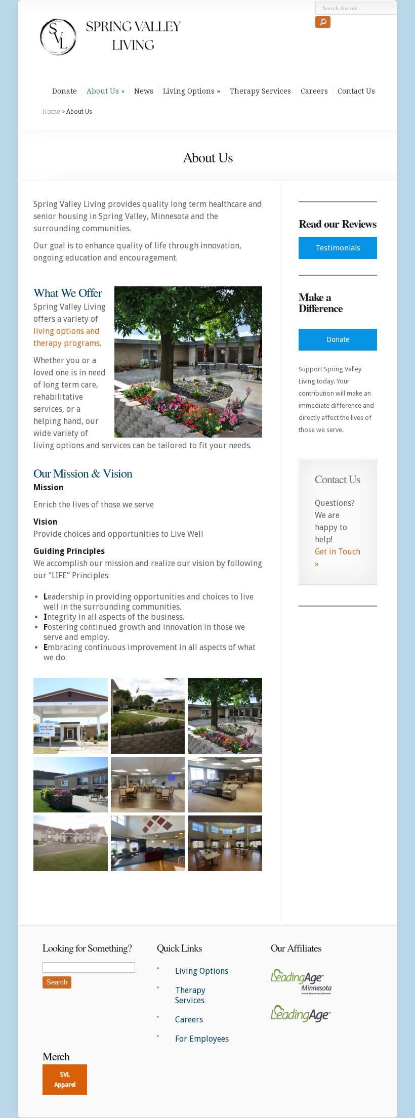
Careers (314, 91)
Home (51, 111)
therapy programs (66, 343)
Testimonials (338, 247)
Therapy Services (260, 91)
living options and (66, 331)
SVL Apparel (64, 1079)
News (143, 91)
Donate (64, 91)
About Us (103, 91)
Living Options (189, 91)
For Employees (202, 1039)
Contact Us (356, 91)
